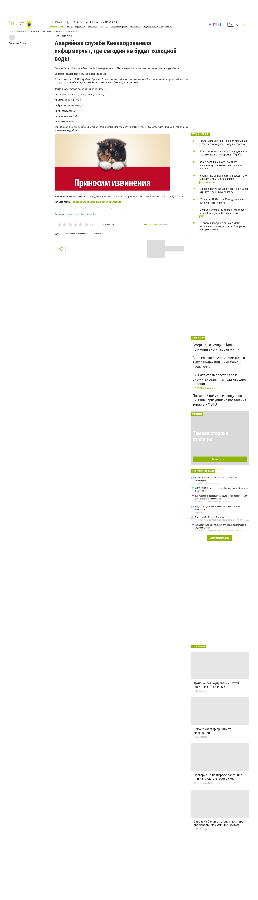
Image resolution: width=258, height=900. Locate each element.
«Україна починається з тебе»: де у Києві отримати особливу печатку (223, 190)
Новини (59, 22)
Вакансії (168, 27)
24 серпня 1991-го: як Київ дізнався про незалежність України (222, 201)
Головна (12, 31)
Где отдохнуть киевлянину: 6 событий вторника (96, 201)
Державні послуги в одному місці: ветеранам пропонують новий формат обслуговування (222, 226)
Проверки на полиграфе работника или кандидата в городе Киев (218, 777)
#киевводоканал (72, 214)
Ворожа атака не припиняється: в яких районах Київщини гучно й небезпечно (219, 362)
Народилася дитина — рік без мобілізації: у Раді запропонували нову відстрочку (223, 142)
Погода (70, 27)
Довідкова (104, 27)
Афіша (93, 22)
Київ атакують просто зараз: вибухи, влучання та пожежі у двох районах (220, 379)
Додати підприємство (219, 538)
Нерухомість (80, 27)
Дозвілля (111, 22)
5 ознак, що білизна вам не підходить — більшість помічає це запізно (223, 177)
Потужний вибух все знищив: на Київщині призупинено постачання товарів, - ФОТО (219, 400)
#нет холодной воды (90, 214)
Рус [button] (230, 24)
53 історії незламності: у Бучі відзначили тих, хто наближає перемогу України (223, 153)
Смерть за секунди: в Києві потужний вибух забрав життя (216, 347)
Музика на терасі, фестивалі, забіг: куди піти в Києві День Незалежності (222, 211)
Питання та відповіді (119, 27)
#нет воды (59, 214)
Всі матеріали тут (219, 459)
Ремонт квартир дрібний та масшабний (212, 731)
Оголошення (135, 27)
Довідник (77, 22)
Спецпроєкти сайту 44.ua (153, 27)
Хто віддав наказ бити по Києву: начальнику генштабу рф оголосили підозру (220, 165)
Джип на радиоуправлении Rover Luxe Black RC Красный (216, 685)
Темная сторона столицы (210, 436)
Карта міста (92, 27)
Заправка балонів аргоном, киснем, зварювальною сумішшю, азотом (218, 823)
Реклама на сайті (57, 27)
